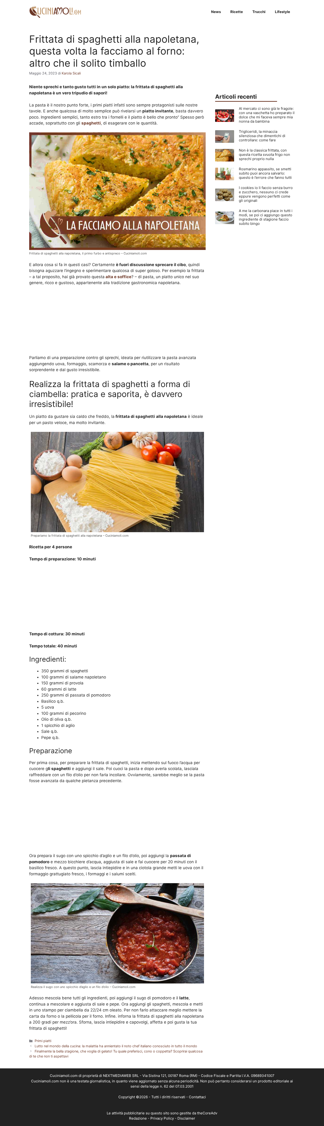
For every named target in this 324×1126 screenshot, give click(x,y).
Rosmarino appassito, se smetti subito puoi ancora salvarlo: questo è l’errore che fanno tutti (265, 173)
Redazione (138, 1118)
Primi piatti (43, 1041)
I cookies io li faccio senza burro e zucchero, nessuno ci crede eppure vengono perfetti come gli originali (266, 194)
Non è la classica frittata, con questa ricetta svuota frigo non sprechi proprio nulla (264, 154)
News (216, 11)
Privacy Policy (162, 1118)
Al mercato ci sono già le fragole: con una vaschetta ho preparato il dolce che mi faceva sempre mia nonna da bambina (267, 115)
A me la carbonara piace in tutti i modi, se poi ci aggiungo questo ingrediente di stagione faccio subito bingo (265, 217)
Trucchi (258, 11)
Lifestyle (282, 11)
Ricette (236, 11)
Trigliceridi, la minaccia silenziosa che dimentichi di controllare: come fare (262, 135)
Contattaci (197, 1097)
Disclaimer (186, 1118)
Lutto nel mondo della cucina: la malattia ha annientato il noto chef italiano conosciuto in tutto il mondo (116, 1046)
